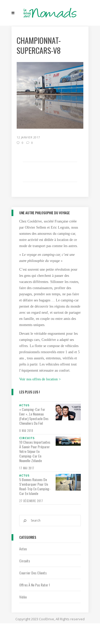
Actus (23, 548)
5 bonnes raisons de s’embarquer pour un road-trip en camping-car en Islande (35, 486)
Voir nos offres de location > (40, 379)
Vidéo (23, 597)
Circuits (24, 560)
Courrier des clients (33, 572)
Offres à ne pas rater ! (34, 584)
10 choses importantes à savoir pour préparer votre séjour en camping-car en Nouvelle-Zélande (34, 451)
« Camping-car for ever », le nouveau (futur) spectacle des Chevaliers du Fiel (33, 416)
